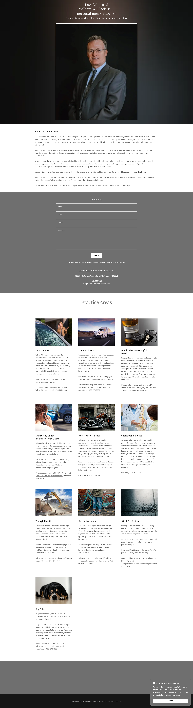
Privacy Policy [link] (104, 262)
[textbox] (96, 206)
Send (96, 255)
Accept (170, 701)
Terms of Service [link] (116, 262)
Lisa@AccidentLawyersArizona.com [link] (96, 284)
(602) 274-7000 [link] (96, 281)
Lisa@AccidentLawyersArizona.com (84, 185)
